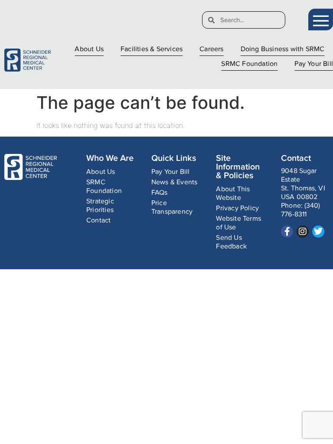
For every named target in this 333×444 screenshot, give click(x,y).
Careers (211, 49)
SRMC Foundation (249, 64)
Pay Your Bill (313, 64)
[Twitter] (318, 231)
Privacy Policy (237, 208)
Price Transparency (172, 207)
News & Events (174, 182)
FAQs (159, 193)
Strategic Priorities (100, 205)
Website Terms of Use (238, 223)
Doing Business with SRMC (283, 49)
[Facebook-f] (287, 231)
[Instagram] (303, 231)
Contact (98, 220)
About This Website (233, 193)
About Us (89, 49)
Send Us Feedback (231, 242)
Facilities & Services (152, 49)
